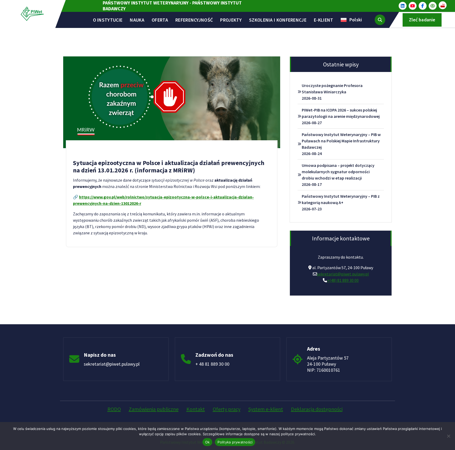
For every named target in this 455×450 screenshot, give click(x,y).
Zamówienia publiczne (154, 409)
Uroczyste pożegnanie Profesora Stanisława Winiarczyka (332, 88)
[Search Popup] (380, 19)
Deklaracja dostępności (317, 409)
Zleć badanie (422, 20)
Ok (207, 442)
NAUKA (137, 20)
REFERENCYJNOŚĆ (194, 20)
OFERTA (160, 20)
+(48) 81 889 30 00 (343, 280)
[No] (448, 436)
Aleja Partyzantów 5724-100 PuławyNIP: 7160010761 (328, 364)
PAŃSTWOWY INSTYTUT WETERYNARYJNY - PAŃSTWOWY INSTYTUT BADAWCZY (172, 5)
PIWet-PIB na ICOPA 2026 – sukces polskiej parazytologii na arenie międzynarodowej (341, 113)
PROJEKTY (230, 20)
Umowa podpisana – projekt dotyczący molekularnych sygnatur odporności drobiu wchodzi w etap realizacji (338, 172)
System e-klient (265, 409)
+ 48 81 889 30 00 (212, 364)
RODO (114, 409)
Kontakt (195, 409)
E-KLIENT (323, 20)
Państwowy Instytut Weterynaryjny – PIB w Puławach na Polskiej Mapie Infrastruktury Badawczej (341, 141)
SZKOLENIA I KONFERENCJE (277, 20)
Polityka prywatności (235, 442)
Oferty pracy (226, 409)
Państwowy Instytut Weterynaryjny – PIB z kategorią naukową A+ (341, 199)
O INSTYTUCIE (108, 20)
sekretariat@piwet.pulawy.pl (343, 274)
